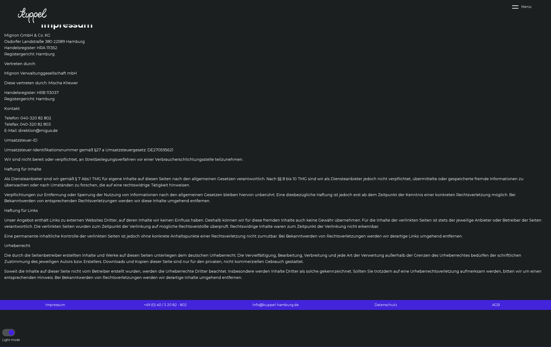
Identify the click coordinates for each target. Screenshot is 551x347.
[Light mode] (8, 332)
